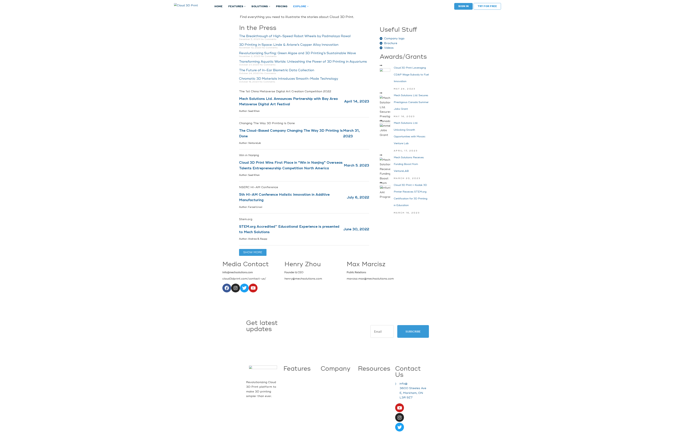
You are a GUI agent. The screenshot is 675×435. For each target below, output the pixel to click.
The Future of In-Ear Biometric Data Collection (276, 70)
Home (218, 6)
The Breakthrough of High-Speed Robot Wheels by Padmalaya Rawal (295, 36)
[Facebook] (226, 288)
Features (236, 6)
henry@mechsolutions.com (303, 278)
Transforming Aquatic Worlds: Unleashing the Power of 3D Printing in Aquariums (303, 61)
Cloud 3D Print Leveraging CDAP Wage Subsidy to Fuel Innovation (411, 74)
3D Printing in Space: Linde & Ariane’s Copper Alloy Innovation (288, 45)
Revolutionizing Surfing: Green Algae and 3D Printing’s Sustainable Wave (297, 53)
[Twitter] (244, 288)
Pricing (281, 6)
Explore (300, 6)
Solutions (260, 6)
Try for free (487, 6)
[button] (252, 252)
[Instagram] (235, 288)
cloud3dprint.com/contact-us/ (244, 278)
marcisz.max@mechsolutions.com (370, 278)
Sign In (463, 6)
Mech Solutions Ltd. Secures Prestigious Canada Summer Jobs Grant (411, 102)
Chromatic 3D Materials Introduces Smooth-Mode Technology (288, 79)
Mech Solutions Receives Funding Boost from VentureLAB (409, 164)
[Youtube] (253, 288)
